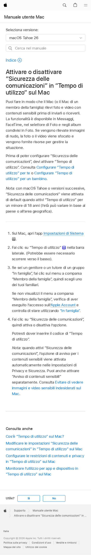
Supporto (19, 510)
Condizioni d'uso (41, 542)
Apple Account (63, 305)
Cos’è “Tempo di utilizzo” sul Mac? (35, 436)
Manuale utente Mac (24, 17)
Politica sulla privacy (15, 542)
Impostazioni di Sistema (63, 233)
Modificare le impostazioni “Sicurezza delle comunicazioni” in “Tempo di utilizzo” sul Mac (44, 446)
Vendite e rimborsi (66, 542)
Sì (29, 498)
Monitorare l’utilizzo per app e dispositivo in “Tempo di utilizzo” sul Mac (42, 471)
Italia (6, 531)
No (54, 498)
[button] (64, 5)
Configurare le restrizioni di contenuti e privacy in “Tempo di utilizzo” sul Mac (45, 459)
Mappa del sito (12, 547)
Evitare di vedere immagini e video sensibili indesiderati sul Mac (47, 388)
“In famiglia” (70, 310)
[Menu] (85, 5)
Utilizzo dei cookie (36, 547)
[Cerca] (10, 48)
